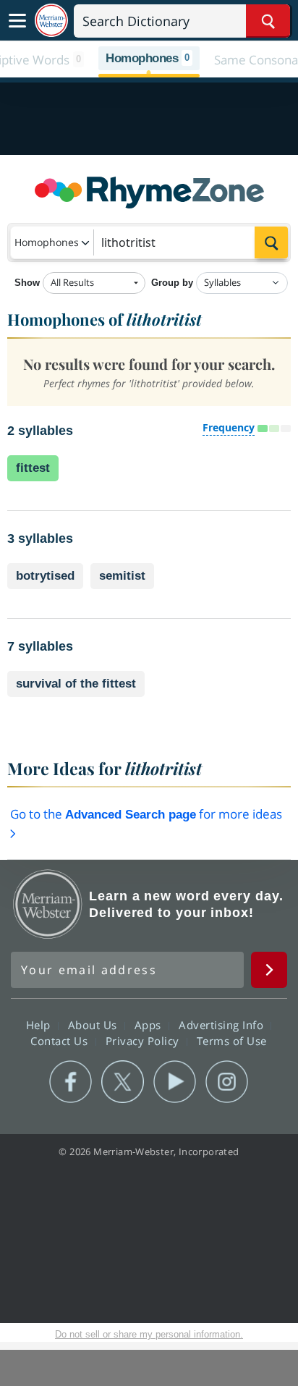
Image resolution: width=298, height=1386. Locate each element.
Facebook (70, 1082)
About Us (94, 1025)
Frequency (229, 427)
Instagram (226, 1082)
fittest (33, 468)
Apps (150, 1025)
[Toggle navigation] (17, 21)
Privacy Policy (144, 1041)
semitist (122, 576)
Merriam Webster (48, 904)
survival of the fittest (76, 683)
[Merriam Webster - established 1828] (51, 21)
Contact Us (60, 1041)
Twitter (122, 1082)
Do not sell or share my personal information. (149, 1334)
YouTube (174, 1082)
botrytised (45, 576)
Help (40, 1025)
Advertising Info (223, 1025)
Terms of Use (232, 1041)
